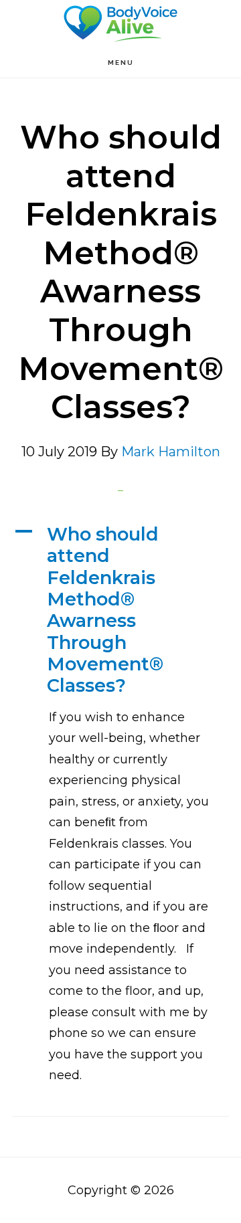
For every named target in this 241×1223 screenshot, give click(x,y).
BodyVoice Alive (120, 23)
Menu (121, 62)
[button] (120, 610)
